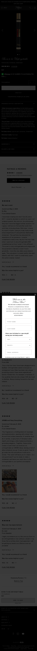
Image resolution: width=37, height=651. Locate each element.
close (35, 294)
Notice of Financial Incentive (17, 356)
